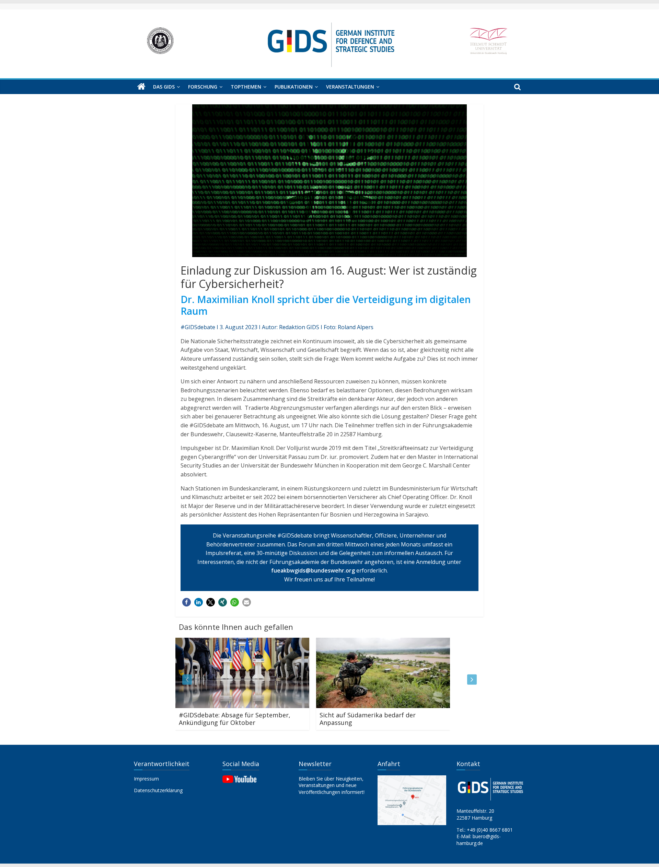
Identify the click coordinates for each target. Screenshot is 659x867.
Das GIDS (164, 86)
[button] (186, 602)
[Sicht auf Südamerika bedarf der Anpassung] (302, 642)
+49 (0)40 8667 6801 (490, 829)
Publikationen (294, 86)
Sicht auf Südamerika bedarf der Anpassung (287, 719)
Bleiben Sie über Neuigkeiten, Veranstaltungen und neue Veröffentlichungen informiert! (332, 785)
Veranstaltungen (350, 86)
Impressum (146, 778)
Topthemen (246, 86)
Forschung (202, 86)
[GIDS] (141, 87)
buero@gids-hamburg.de (478, 839)
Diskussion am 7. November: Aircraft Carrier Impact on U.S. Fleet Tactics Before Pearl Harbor (442, 722)
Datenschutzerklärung (158, 790)
